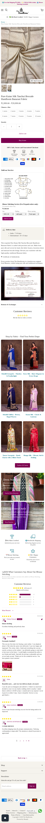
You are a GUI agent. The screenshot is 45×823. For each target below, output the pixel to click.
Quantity (3, 122)
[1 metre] (5, 113)
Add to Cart (8, 218)
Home (3, 22)
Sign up (32, 786)
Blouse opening (31, 211)
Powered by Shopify (22, 819)
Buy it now (22, 140)
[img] (6, 616)
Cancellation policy (28, 815)
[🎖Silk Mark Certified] (12, 540)
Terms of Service (15, 815)
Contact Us (23, 810)
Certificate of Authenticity (11, 257)
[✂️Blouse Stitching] (12, 556)
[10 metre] (38, 118)
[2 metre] (13, 113)
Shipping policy (21, 813)
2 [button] (20, 741)
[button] (4, 88)
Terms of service (10, 813)
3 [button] (23, 741)
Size (3, 211)
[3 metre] (21, 113)
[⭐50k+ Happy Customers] (33, 556)
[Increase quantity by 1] (19, 126)
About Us (14, 810)
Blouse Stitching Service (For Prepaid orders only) (20, 204)
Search (8, 810)
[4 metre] (30, 113)
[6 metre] (5, 118)
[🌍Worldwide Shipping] (33, 540)
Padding (17, 211)
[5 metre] (38, 113)
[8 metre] (21, 118)
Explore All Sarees (22, 465)
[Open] (5, 817)
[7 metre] (13, 118)
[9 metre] (30, 118)
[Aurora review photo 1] (7, 666)
